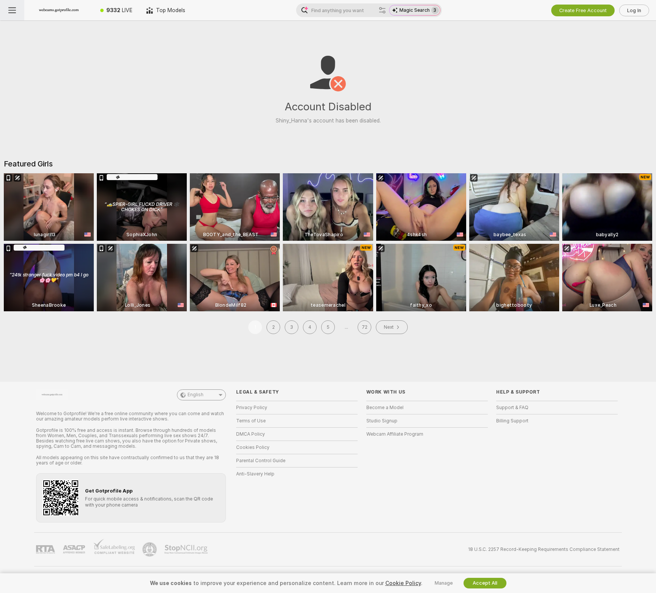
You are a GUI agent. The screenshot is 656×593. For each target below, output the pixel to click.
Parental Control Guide (260, 460)
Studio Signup (381, 421)
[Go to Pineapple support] (150, 549)
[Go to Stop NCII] (186, 549)
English (195, 394)
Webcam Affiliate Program (394, 434)
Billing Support (512, 421)
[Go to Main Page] (58, 10)
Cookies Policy (253, 447)
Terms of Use (251, 421)
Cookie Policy (403, 583)
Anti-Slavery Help (255, 474)
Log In (634, 10)
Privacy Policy (251, 407)
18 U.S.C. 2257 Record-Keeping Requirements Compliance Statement (544, 549)
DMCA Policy (250, 434)
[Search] (382, 10)
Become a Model (385, 407)
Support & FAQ (512, 407)
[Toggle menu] (12, 10)
